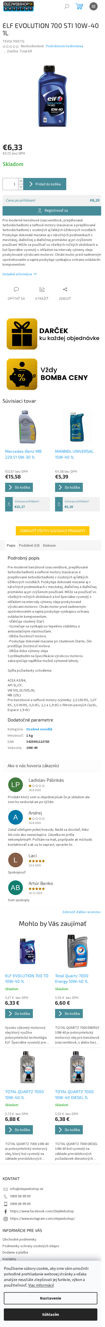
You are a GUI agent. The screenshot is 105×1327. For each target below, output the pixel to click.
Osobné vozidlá (39, 729)
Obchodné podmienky (19, 1239)
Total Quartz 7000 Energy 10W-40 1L (71, 978)
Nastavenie (50, 1298)
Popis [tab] (11, 545)
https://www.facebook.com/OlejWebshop (42, 1211)
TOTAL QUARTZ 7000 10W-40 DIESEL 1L (74, 1094)
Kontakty (9, 1259)
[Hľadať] (67, 6)
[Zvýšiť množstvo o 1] (20, 181)
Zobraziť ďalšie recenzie (81, 912)
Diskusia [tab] (49, 545)
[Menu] (93, 6)
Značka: (19, 51)
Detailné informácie (17, 274)
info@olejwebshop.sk (26, 1189)
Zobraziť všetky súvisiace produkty (52, 531)
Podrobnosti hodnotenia (64, 46)
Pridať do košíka (48, 184)
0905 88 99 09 (20, 1196)
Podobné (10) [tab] (29, 545)
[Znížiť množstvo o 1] (20, 187)
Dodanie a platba (15, 1252)
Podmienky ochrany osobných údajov (31, 1246)
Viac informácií (41, 1285)
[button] (27, 1020)
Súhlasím (50, 1314)
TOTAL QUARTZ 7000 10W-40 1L (24, 1094)
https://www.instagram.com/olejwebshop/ (42, 1218)
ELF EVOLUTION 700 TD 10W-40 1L (26, 978)
